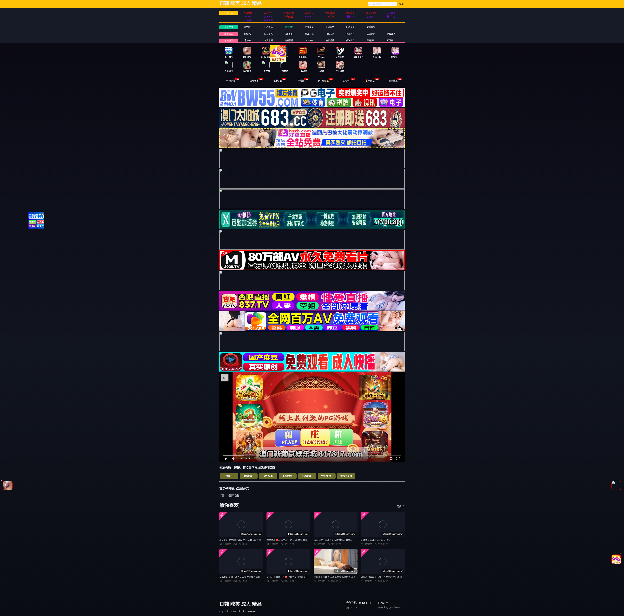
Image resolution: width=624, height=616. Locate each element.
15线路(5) (307, 476)
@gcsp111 (351, 607)
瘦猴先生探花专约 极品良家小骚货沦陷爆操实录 (338, 577)
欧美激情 (371, 27)
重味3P (248, 40)
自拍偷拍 (289, 27)
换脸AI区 (350, 34)
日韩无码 (350, 27)
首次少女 (350, 40)
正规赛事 (254, 80)
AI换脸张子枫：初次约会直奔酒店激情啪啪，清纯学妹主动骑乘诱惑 (253, 577)
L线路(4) (287, 476)
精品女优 (309, 34)
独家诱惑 (330, 40)
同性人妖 (330, 34)
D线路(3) (268, 476)
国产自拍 (234, 495)
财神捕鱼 (393, 80)
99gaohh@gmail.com (389, 607)
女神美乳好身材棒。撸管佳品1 (376, 540)
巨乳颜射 (391, 40)
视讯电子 (346, 80)
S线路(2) (248, 476)
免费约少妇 (326, 476)
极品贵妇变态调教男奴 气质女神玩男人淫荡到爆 (243, 540)
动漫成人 (391, 34)
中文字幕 (309, 27)
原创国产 (330, 27)
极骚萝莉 (289, 40)
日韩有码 (268, 27)
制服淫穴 (248, 34)
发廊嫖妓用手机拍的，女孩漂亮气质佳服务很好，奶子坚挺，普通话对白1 (398, 577)
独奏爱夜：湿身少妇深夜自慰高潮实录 (333, 540)
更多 (399, 506)
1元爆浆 (300, 80)
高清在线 (228, 27)
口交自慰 (268, 34)
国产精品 (248, 27)
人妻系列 (268, 40)
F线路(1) (229, 476)
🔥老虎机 (370, 80)
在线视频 (228, 40)
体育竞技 (230, 80)
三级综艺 (371, 34)
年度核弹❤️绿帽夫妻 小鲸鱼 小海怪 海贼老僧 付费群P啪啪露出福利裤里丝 (303, 540)
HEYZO (309, 40)
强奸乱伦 (289, 34)
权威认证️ (277, 80)
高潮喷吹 (371, 40)
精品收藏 (228, 34)
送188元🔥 (323, 80)
